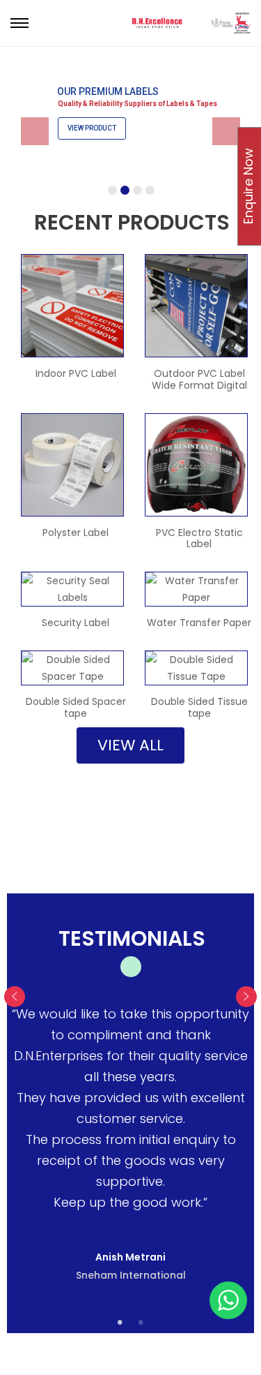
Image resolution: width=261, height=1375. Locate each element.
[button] (130, 745)
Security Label (75, 623)
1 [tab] (120, 1323)
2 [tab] (141, 1323)
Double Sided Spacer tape (76, 707)
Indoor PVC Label (75, 373)
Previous (14, 996)
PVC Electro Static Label (199, 538)
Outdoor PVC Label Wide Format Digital (199, 379)
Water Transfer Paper (199, 623)
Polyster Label (75, 533)
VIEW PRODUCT (92, 128)
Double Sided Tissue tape (199, 707)
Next (246, 996)
